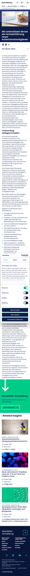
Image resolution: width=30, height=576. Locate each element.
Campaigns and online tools (20, 538)
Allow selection (15, 314)
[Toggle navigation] (27, 2)
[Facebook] (6, 45)
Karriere (4, 550)
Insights (22, 6)
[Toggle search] (17, 2)
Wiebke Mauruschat (21, 521)
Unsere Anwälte (20, 541)
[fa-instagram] (5, 555)
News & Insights (12, 6)
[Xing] (9, 45)
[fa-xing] (25, 555)
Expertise (5, 543)
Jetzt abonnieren (15, 396)
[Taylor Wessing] (6, 3)
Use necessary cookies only (15, 319)
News (3, 541)
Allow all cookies (15, 310)
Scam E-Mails (22, 568)
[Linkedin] (3, 45)
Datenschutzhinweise (8, 560)
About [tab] (24, 260)
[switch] (26, 293)
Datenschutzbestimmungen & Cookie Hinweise (13, 562)
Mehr (15, 26)
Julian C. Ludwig (9, 449)
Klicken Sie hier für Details (15, 436)
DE (22, 3)
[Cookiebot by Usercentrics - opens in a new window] (21, 255)
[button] (17, 2)
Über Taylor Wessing (6, 538)
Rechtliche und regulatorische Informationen (11, 565)
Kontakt (17, 548)
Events (17, 545)
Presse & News (6, 548)
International (19, 543)
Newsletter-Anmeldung (8, 532)
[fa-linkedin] (11, 555)
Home (3, 6)
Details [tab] (15, 260)
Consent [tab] (5, 260)
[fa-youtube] (18, 555)
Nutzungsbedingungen (9, 568)
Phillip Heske (8, 484)
